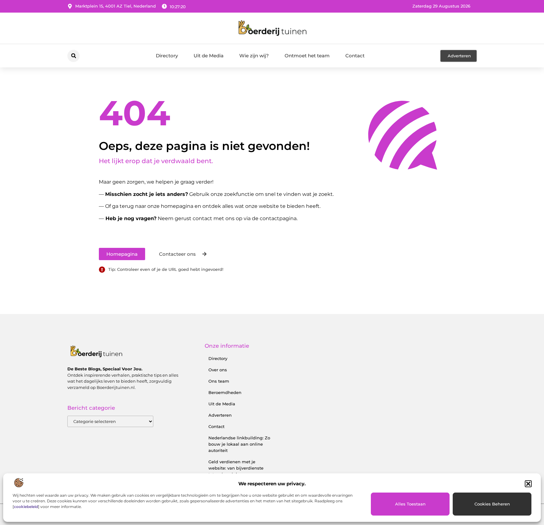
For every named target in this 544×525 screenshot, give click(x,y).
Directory (167, 56)
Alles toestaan (410, 503)
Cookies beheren (492, 503)
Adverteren (220, 415)
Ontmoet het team (307, 56)
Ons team (218, 381)
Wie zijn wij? (254, 56)
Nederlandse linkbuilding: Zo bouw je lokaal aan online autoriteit (239, 444)
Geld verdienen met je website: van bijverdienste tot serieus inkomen (236, 468)
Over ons (217, 369)
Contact (355, 56)
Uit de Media (209, 56)
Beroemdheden (224, 392)
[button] (528, 484)
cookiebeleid (26, 506)
